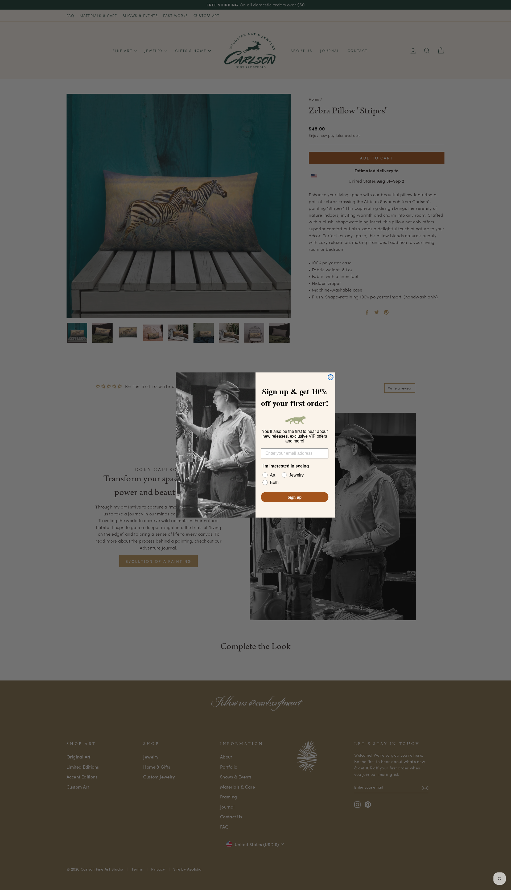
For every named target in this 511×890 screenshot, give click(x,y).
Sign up (295, 497)
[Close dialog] (330, 377)
